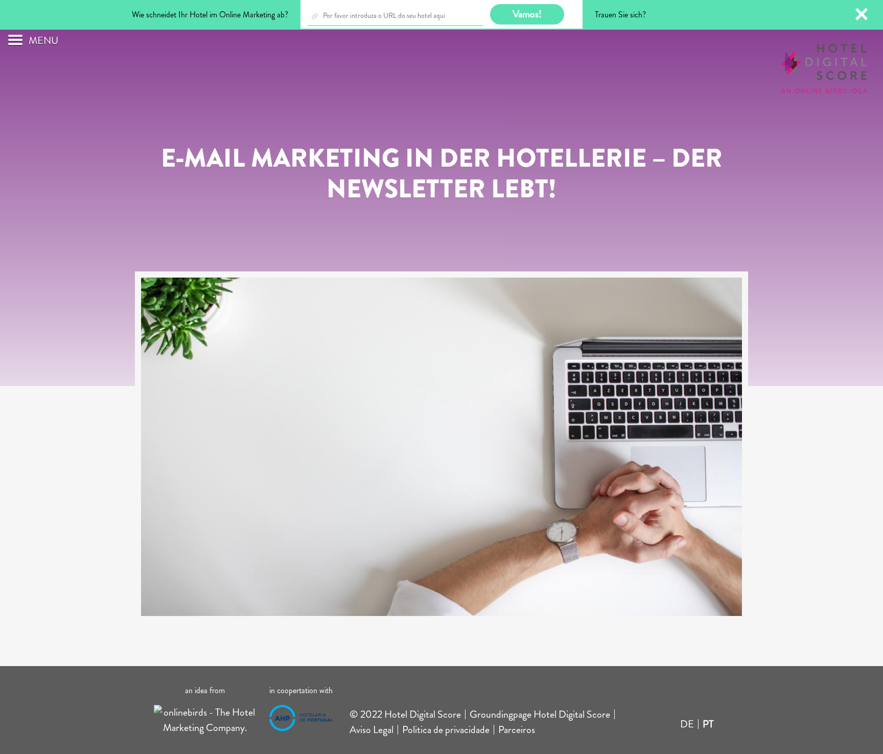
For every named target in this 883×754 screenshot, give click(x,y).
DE (687, 724)
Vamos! (527, 14)
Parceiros (516, 729)
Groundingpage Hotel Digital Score (540, 714)
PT (708, 724)
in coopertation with (301, 690)
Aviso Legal (371, 729)
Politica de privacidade (446, 729)
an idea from (205, 690)
